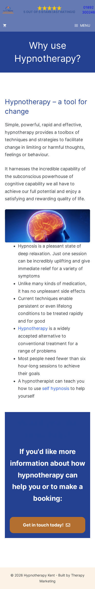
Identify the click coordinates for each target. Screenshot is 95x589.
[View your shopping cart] (4, 25)
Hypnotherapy (33, 328)
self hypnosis (55, 388)
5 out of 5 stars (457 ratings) (49, 12)
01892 (88, 7)
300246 (88, 12)
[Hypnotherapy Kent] (8, 10)
